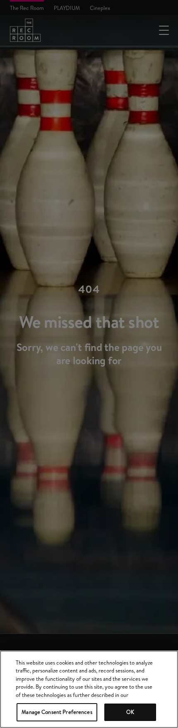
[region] (89, 689)
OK (130, 712)
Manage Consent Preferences (57, 712)
